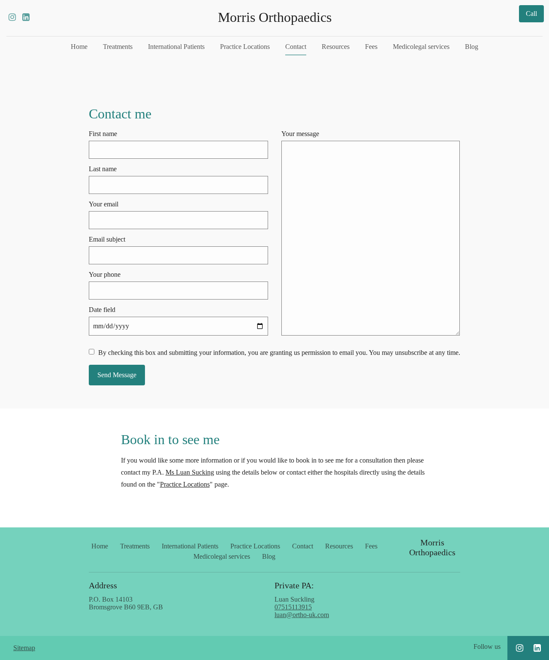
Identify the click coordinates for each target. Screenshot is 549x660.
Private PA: (294, 585)
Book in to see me (170, 439)
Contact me (120, 113)
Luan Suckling (301, 607)
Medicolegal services (421, 46)
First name (103, 133)
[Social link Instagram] (12, 17)
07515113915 (293, 607)
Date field (102, 309)
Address (103, 585)
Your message (300, 133)
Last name (103, 169)
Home (79, 46)
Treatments (118, 46)
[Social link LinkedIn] (26, 17)
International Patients (176, 46)
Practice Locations (245, 46)
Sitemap (24, 647)
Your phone (105, 274)
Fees (371, 46)
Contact (295, 46)
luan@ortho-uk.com (301, 614)
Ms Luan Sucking (190, 472)
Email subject (107, 239)
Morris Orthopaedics (275, 17)
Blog (471, 46)
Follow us (487, 646)
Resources (336, 46)
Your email (103, 204)
